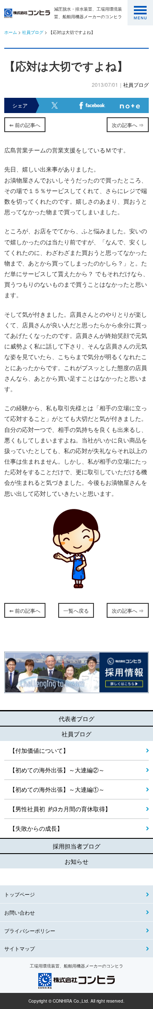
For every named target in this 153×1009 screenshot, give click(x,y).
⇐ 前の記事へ (24, 124)
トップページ (19, 894)
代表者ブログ (76, 718)
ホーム (10, 32)
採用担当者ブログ (76, 846)
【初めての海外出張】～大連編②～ (57, 770)
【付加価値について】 (39, 750)
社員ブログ (32, 32)
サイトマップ (19, 948)
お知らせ (76, 861)
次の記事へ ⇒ (128, 124)
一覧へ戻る (76, 610)
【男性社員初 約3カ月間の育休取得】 (60, 808)
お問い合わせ (19, 912)
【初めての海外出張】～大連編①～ (57, 789)
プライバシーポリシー (29, 930)
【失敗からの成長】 (36, 828)
